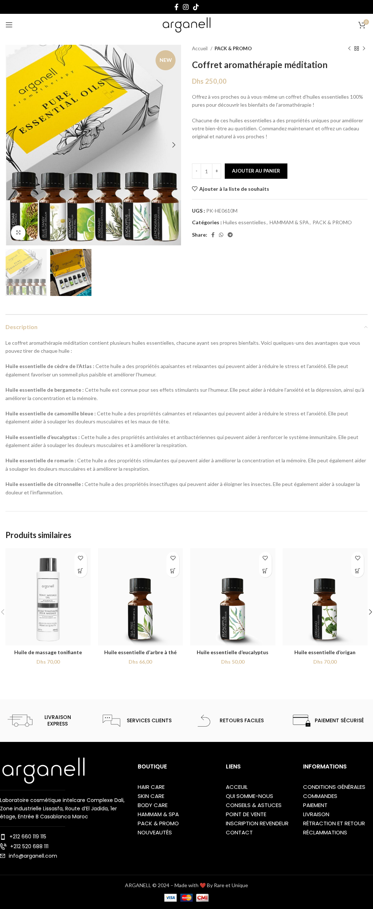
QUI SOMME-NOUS (249, 796)
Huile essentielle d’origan (325, 652)
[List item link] (65, 837)
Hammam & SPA (158, 814)
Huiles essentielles (244, 222)
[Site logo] (186, 24)
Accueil (200, 48)
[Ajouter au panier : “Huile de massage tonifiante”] (80, 571)
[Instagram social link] (186, 6)
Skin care (151, 796)
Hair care (151, 787)
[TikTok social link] (196, 6)
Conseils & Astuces (254, 805)
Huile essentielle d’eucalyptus (232, 652)
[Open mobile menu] (9, 24)
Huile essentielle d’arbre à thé (140, 652)
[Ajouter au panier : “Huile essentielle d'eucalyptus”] (265, 571)
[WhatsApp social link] (221, 235)
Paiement (315, 805)
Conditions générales (334, 787)
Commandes (320, 796)
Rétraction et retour (334, 823)
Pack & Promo (158, 823)
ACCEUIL (237, 787)
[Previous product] (349, 48)
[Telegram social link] (230, 235)
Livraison (316, 814)
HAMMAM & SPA (289, 222)
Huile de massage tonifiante (48, 652)
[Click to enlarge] (18, 232)
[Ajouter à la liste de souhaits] (80, 558)
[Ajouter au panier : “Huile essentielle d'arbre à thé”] (172, 571)
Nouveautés (155, 832)
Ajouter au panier (256, 171)
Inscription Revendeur (257, 823)
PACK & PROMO (233, 48)
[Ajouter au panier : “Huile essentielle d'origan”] (357, 571)
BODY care (153, 805)
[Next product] (364, 48)
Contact (239, 832)
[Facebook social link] (176, 6)
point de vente (246, 814)
